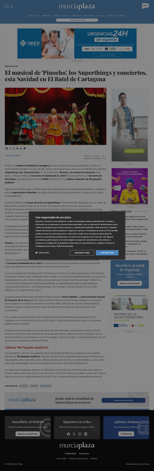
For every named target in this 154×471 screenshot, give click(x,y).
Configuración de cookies (45, 246)
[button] (42, 252)
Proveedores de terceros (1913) (98, 231)
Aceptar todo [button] (107, 252)
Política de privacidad (65, 246)
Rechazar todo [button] (82, 252)
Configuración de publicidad (57, 243)
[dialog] (77, 235)
